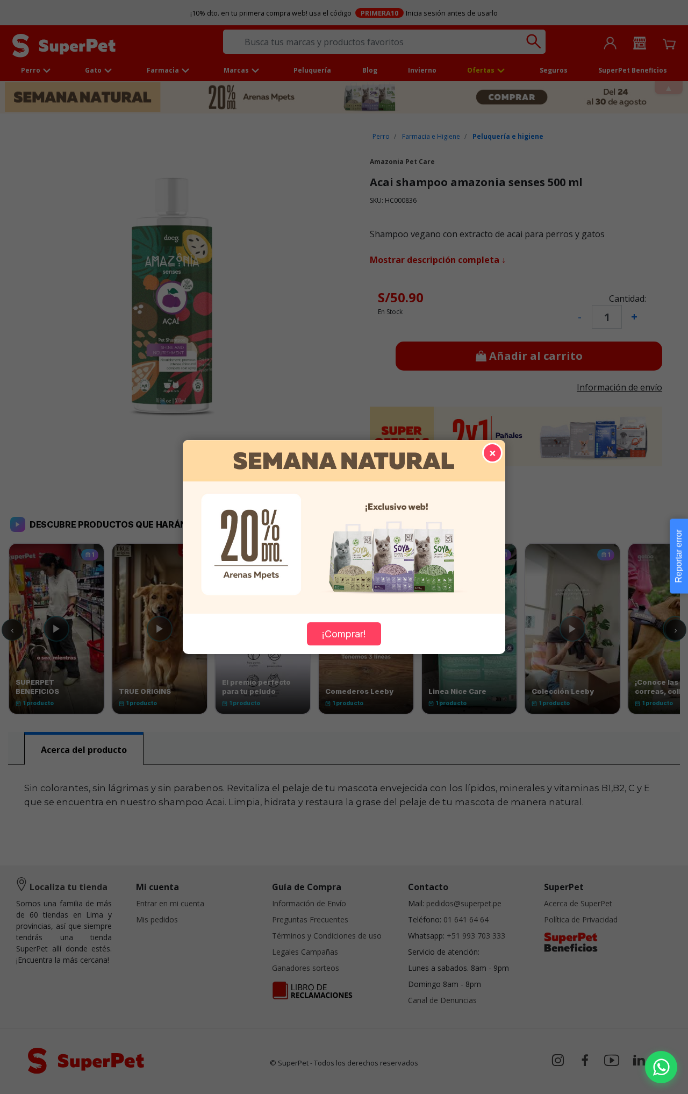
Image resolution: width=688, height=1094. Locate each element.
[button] (661, 1067)
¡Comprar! (344, 634)
